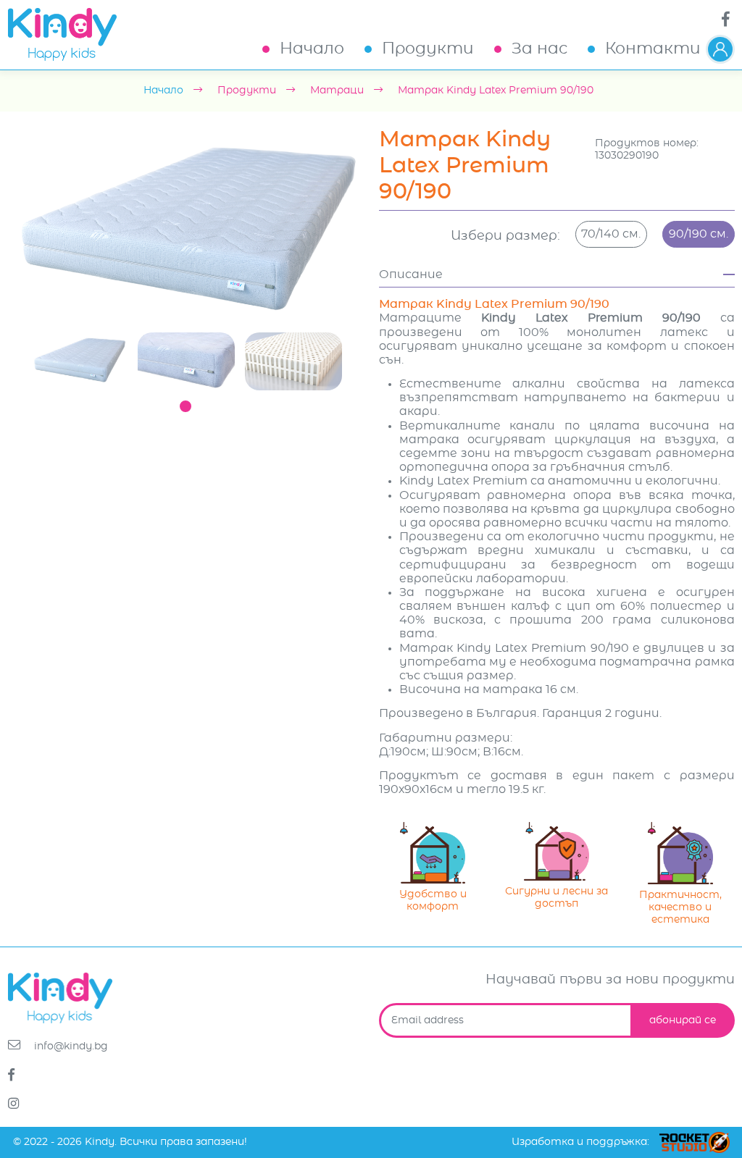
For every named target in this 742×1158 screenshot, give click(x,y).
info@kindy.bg (69, 1046)
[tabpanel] (79, 359)
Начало (312, 48)
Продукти (428, 48)
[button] (720, 49)
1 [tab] (185, 406)
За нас (539, 48)
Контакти (653, 48)
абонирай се (682, 1020)
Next (374, 227)
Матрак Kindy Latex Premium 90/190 (495, 90)
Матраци (337, 90)
